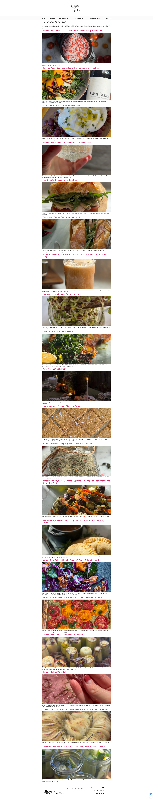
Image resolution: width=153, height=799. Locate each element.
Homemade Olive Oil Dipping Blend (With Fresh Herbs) (67, 443)
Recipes (52, 18)
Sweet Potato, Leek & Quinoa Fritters (59, 331)
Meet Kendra (95, 18)
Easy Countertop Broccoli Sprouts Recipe (61, 294)
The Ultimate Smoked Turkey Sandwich (60, 180)
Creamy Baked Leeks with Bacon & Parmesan (62, 634)
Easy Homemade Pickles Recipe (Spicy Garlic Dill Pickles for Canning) (73, 746)
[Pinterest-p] (101, 793)
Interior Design (78, 18)
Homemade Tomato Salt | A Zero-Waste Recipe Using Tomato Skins (72, 30)
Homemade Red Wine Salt (54, 672)
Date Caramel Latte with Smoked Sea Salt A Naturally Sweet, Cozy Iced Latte (74, 255)
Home (43, 18)
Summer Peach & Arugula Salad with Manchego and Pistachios (70, 68)
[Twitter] (99, 793)
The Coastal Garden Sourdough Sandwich (61, 217)
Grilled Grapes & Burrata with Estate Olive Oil (62, 105)
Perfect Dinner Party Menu (54, 369)
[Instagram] (97, 793)
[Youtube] (104, 793)
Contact (109, 18)
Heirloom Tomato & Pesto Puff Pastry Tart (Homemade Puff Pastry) (72, 597)
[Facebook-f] (95, 793)
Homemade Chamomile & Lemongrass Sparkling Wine (66, 142)
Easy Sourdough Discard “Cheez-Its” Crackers (63, 406)
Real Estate (63, 18)
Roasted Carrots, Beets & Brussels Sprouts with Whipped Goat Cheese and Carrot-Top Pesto (76, 482)
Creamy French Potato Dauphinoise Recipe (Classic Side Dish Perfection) (75, 709)
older (44, 783)
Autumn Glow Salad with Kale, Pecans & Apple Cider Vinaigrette (71, 560)
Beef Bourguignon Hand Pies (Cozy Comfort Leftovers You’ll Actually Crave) (73, 521)
